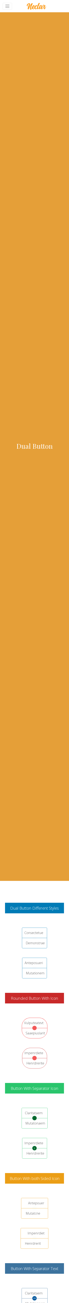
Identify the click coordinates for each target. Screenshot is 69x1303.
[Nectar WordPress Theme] (36, 6)
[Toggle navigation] (7, 6)
